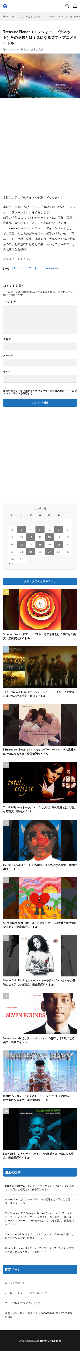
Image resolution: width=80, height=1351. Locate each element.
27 (49, 551)
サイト (6, 371)
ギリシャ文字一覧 (15, 1283)
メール (8, 355)
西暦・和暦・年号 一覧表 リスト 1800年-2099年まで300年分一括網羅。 (40, 1315)
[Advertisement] (40, 147)
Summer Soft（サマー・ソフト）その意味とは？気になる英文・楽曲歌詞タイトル (39, 636)
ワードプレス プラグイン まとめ (22, 1303)
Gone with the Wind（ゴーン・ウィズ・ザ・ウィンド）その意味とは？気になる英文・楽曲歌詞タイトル (39, 1249)
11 (30, 537)
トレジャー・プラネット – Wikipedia (34, 268)
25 (30, 551)
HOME (10, 16)
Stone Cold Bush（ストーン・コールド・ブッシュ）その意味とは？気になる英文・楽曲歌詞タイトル (39, 982)
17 (21, 544)
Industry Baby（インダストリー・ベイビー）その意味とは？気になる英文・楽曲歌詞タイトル (37, 1098)
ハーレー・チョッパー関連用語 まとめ (26, 1293)
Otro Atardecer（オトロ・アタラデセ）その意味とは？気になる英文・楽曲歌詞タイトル (40, 924)
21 (58, 544)
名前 (7, 339)
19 (40, 544)
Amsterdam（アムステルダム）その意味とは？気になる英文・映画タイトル (37, 1201)
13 (49, 537)
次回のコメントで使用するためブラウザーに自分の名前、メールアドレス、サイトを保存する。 (40, 392)
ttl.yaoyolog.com (50, 1340)
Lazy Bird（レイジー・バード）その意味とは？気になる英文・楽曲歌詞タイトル (38, 1155)
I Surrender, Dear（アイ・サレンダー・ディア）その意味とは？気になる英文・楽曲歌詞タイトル (39, 751)
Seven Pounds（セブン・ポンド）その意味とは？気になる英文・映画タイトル (39, 1040)
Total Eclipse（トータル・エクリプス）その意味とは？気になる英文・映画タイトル (39, 809)
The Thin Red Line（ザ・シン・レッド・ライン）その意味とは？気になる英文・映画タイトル (39, 694)
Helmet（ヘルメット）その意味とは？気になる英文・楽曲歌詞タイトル (40, 867)
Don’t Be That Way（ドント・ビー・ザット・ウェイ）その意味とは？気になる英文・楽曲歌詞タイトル (39, 1187)
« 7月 (10, 564)
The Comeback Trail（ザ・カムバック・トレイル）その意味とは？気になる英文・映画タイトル (39, 1236)
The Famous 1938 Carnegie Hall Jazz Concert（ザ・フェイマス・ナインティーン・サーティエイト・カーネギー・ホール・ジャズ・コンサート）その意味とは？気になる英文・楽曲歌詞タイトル (39, 1219)
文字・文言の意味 (30, 16)
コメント (9, 301)
